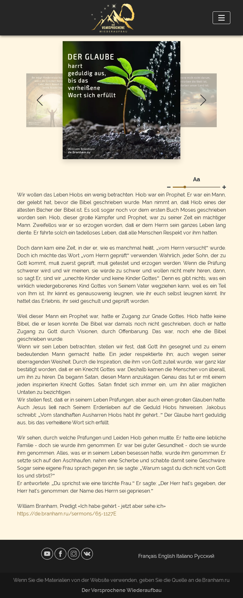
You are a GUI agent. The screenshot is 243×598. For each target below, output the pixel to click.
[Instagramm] (74, 553)
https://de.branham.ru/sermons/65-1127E (66, 514)
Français (147, 556)
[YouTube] (47, 553)
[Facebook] (61, 553)
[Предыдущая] (39, 100)
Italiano (184, 556)
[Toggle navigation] (221, 17)
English (166, 556)
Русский (204, 556)
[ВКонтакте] (87, 553)
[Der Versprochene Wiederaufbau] (113, 18)
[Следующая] (203, 100)
